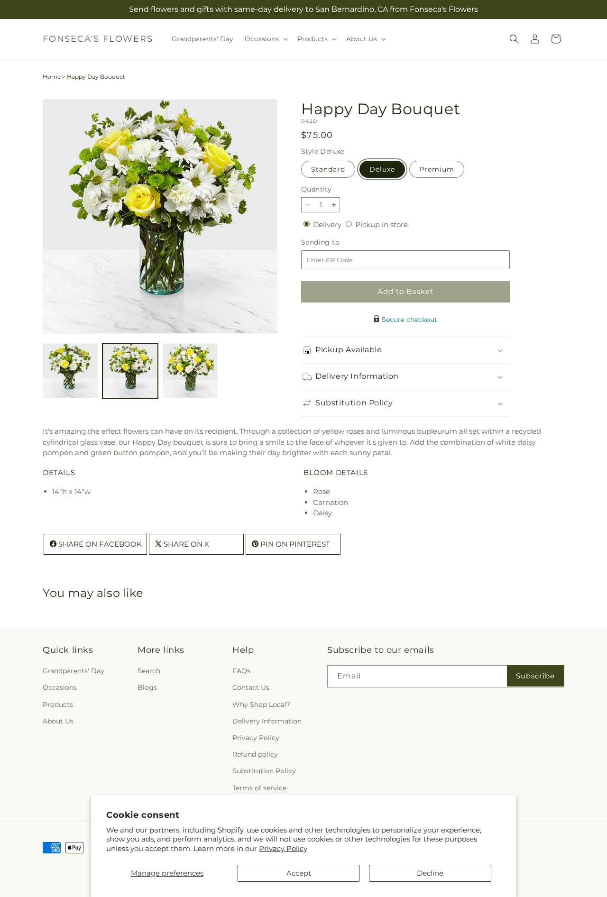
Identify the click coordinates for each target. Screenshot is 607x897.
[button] (265, 39)
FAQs (241, 671)
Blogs (147, 688)
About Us (58, 721)
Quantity (316, 189)
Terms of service (259, 788)
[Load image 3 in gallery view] (190, 370)
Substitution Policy (264, 771)
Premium (436, 169)
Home (52, 76)
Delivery (328, 224)
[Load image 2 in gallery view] (129, 370)
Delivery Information (267, 721)
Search (149, 671)
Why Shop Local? (261, 704)
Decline (430, 873)
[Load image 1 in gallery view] (70, 370)
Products (58, 704)
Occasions (60, 688)
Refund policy (255, 755)
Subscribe (535, 675)
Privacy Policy (283, 848)
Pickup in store (381, 224)
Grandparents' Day (73, 671)
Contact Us (250, 688)
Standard (328, 169)
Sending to (334, 242)
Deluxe (382, 169)
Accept (298, 873)
